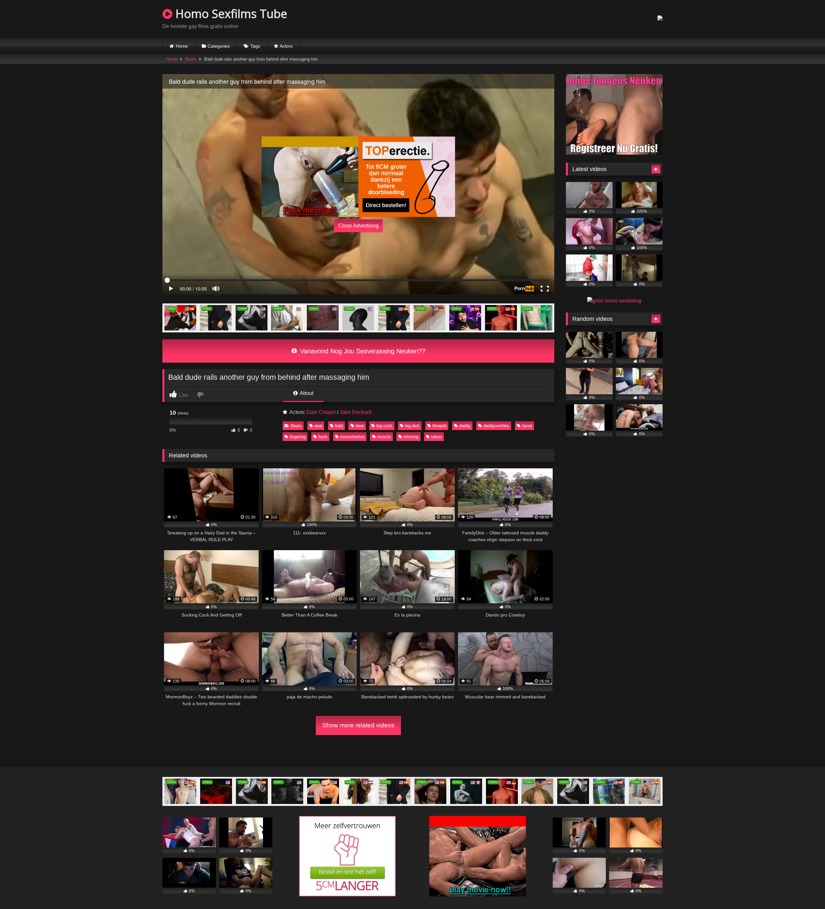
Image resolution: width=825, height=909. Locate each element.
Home (182, 46)
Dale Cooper (321, 412)
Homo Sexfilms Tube (229, 14)
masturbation (352, 436)
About (306, 393)
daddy (465, 425)
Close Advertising (358, 225)
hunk (322, 436)
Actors (286, 46)
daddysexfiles (496, 425)
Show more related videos (358, 725)
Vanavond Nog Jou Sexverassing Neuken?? (361, 351)
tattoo (436, 436)
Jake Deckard (355, 412)
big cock (384, 425)
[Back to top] (805, 890)
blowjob (439, 425)
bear (360, 425)
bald (339, 425)
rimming (410, 436)
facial (527, 425)
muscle (384, 436)
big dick (412, 425)
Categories (219, 46)
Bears (190, 59)
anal (318, 425)
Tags (255, 46)
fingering (298, 436)
